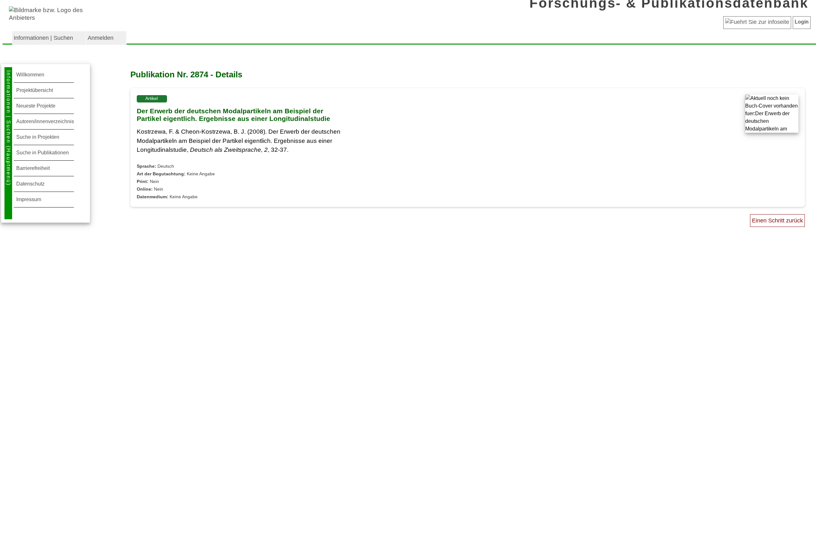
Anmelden (100, 38)
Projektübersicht (34, 90)
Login (802, 22)
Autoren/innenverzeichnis (45, 121)
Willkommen (30, 74)
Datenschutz (30, 183)
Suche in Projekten (37, 137)
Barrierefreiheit (33, 168)
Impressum (28, 199)
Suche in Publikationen (42, 152)
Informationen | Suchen (43, 38)
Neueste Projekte (35, 106)
